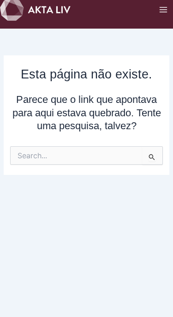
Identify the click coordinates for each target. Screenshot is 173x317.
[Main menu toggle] (163, 9)
